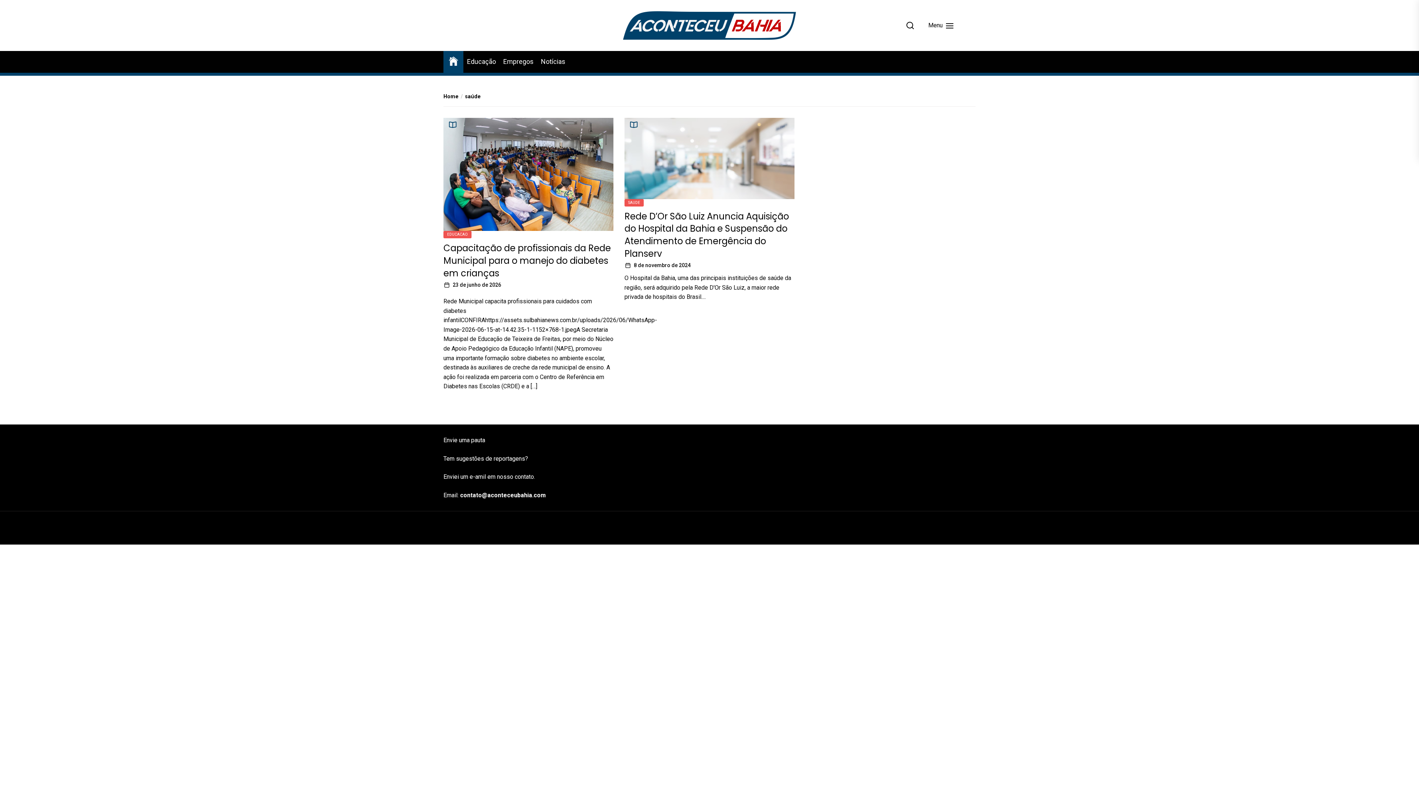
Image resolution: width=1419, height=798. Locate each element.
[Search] (910, 25)
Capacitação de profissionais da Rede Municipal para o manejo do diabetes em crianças (527, 260)
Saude (634, 203)
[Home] (453, 61)
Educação (481, 61)
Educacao (457, 234)
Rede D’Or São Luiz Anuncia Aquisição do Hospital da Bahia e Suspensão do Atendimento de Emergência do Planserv (707, 235)
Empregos (518, 61)
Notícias (553, 61)
